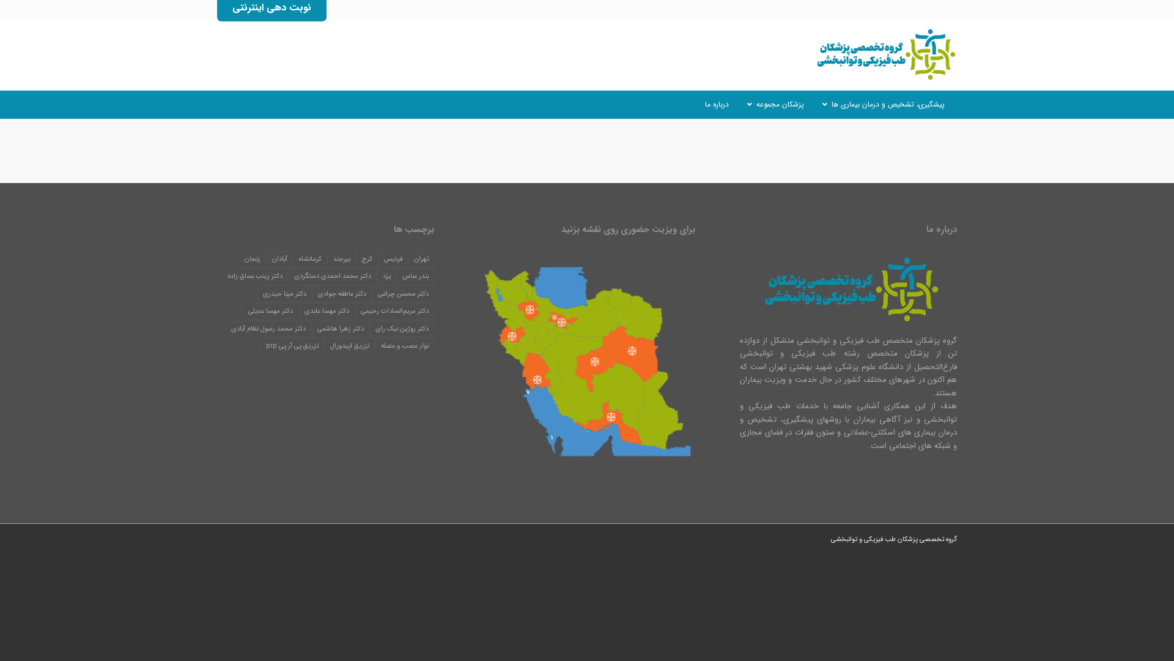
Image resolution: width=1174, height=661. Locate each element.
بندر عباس (415, 276)
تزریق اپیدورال (349, 346)
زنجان (252, 259)
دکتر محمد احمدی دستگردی (332, 276)
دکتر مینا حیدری (284, 294)
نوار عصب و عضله (405, 346)
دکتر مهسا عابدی (327, 311)
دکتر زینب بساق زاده (255, 276)
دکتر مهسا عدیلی (270, 311)
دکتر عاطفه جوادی (342, 294)
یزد (387, 276)
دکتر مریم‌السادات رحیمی (395, 311)
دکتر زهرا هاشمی (340, 329)
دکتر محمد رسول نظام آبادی (268, 329)
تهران (421, 259)
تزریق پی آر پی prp (292, 346)
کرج (367, 259)
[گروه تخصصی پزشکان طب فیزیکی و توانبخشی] (884, 54)
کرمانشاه (310, 259)
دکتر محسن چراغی (403, 294)
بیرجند (341, 259)
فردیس (393, 259)
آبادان (279, 259)
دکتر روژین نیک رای (402, 329)
